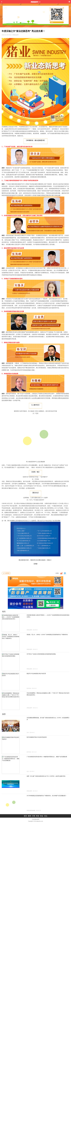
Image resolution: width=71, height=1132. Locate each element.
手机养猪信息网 (35, 819)
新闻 (29, 816)
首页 (25, 816)
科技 (37, 816)
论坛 (45, 816)
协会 (41, 816)
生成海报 (6, 573)
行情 (33, 816)
